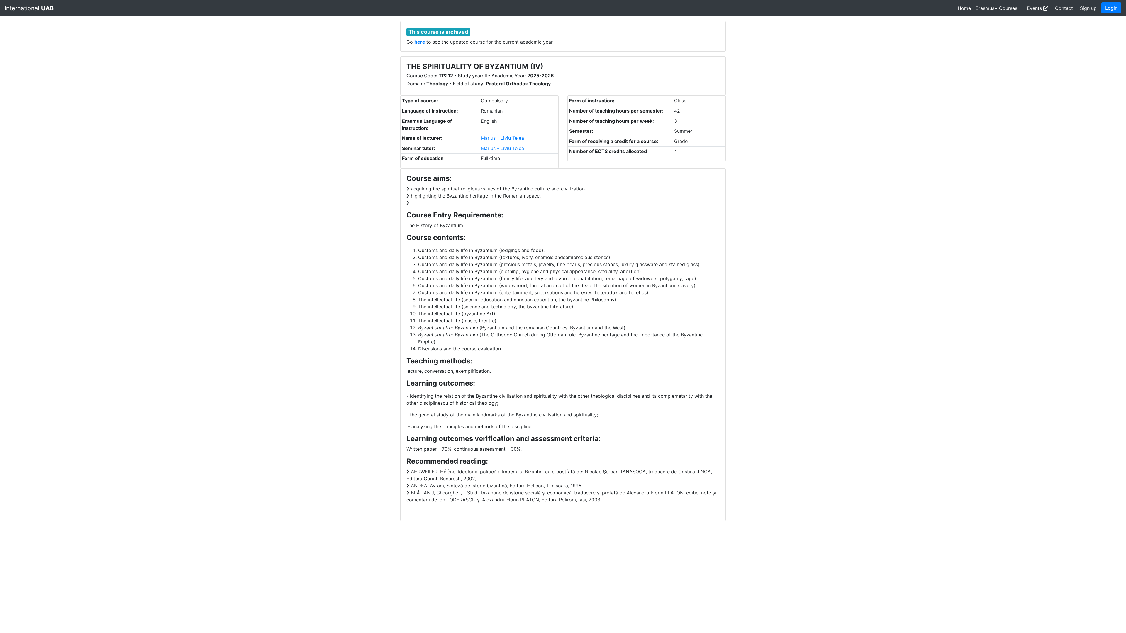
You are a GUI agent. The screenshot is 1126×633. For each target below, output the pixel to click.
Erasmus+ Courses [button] (997, 8)
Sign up (1088, 8)
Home (964, 8)
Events (1035, 8)
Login (1111, 8)
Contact (1064, 8)
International (29, 8)
